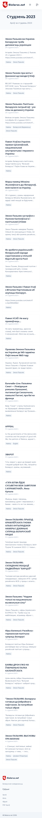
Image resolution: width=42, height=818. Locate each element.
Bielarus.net (13, 778)
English (15, 443)
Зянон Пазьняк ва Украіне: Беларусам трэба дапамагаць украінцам (20, 42)
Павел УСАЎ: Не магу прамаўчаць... (16, 320)
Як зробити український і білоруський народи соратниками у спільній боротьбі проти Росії (19, 254)
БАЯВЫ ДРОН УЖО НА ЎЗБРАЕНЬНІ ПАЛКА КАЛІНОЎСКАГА (17, 667)
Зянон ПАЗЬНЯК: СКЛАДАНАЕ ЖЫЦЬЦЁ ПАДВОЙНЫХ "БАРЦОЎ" (18, 565)
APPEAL (9, 426)
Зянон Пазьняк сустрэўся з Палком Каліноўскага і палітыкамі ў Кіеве (19, 218)
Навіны (8, 62)
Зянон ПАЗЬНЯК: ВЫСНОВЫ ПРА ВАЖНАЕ (20, 737)
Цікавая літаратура (20, 756)
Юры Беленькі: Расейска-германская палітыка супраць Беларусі (19, 633)
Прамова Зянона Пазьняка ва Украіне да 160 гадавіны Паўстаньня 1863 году (20, 352)
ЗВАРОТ (9, 454)
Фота (4, 798)
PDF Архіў (6, 805)
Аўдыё (5, 801)
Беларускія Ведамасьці (21, 127)
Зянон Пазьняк (18, 62)
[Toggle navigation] (37, 5)
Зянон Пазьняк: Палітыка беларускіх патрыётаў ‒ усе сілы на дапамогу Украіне (20, 107)
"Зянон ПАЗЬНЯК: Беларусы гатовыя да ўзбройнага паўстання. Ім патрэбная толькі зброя (20, 703)
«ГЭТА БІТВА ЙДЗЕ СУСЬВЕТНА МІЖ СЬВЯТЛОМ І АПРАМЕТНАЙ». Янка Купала (20, 487)
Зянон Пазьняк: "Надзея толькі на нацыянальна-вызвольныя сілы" (18, 599)
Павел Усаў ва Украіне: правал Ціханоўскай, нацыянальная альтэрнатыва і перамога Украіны (19, 147)
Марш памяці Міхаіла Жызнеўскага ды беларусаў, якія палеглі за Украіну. (20, 184)
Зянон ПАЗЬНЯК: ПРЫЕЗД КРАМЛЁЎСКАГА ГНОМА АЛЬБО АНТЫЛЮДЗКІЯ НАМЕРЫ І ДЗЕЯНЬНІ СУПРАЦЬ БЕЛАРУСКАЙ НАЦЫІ (19, 527)
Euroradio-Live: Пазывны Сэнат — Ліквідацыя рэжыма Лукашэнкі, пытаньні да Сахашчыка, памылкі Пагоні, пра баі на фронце (20, 391)
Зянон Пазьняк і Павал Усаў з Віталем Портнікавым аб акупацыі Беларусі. (20, 289)
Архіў (5, 795)
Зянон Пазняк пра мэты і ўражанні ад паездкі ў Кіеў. (20, 74)
